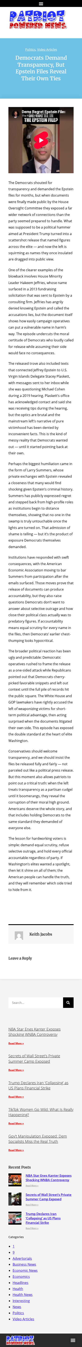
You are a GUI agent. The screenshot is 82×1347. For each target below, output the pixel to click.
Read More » (16, 1043)
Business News (24, 1264)
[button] (41, 3)
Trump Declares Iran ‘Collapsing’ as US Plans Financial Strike (38, 1085)
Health (18, 1288)
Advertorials (22, 1258)
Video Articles (47, 49)
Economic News (25, 1270)
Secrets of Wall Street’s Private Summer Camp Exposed (34, 1058)
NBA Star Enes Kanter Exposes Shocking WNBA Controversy (34, 1032)
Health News (23, 1294)
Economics (21, 1276)
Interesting (21, 1300)
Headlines (20, 1282)
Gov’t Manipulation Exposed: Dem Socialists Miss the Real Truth (37, 1139)
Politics (30, 49)
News (17, 1307)
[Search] (68, 1002)
